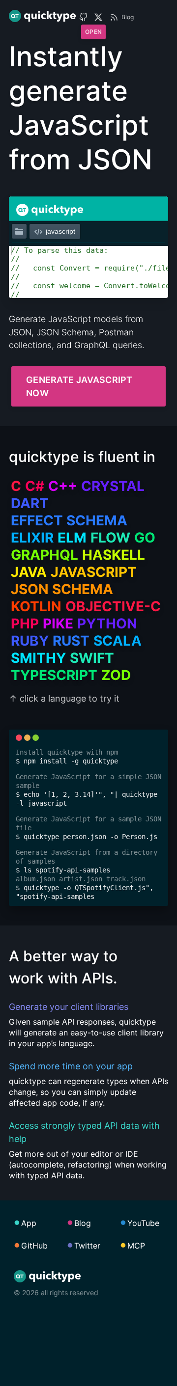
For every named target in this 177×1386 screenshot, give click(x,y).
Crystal (113, 486)
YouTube (143, 1223)
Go (144, 537)
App (28, 1223)
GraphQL (44, 554)
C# (34, 486)
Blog (127, 17)
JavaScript (94, 572)
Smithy (38, 658)
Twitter (87, 1245)
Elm (72, 537)
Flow (110, 537)
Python (107, 623)
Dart (30, 503)
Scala (117, 640)
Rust (71, 640)
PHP (25, 623)
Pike (58, 623)
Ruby (30, 640)
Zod (116, 675)
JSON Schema (62, 589)
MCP (136, 1245)
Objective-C (113, 606)
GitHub (34, 1245)
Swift (92, 658)
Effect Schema (69, 520)
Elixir (32, 537)
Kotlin (36, 606)
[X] (98, 17)
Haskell (113, 554)
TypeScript (54, 675)
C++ (62, 486)
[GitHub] (83, 17)
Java (29, 572)
